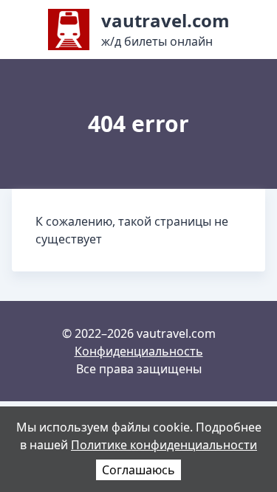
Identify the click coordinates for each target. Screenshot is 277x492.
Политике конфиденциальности (164, 445)
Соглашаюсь (138, 470)
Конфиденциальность (139, 351)
